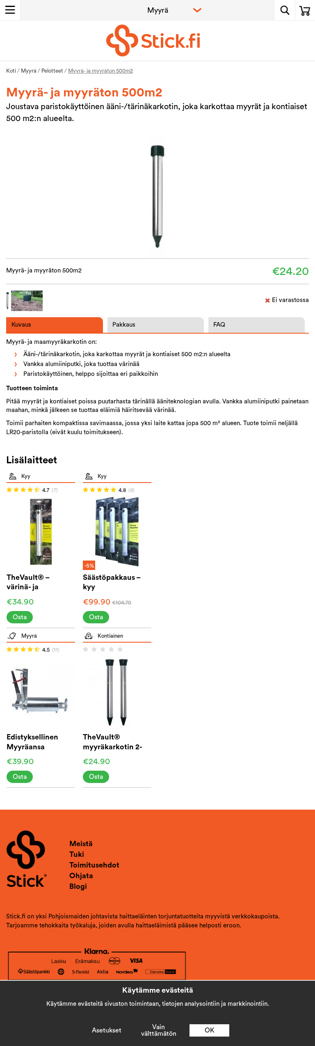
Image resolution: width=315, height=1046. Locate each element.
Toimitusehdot (94, 865)
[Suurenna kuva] (157, 196)
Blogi (78, 886)
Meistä (81, 843)
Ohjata (81, 875)
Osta (20, 617)
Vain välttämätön (158, 1030)
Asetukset (106, 1030)
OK (210, 1030)
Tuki (76, 854)
